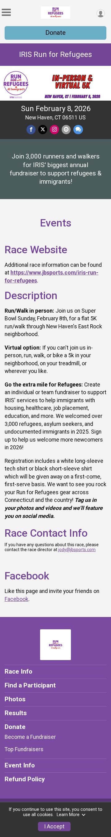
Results (16, 713)
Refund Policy (25, 779)
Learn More (68, 814)
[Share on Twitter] (42, 129)
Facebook (16, 599)
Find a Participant (30, 685)
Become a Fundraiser (30, 737)
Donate (55, 32)
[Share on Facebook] (31, 129)
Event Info (20, 765)
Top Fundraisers (24, 749)
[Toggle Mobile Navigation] (6, 12)
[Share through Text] (78, 129)
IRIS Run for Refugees (55, 54)
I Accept (54, 826)
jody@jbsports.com (77, 549)
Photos (15, 699)
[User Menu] (101, 13)
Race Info (18, 671)
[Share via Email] (66, 129)
